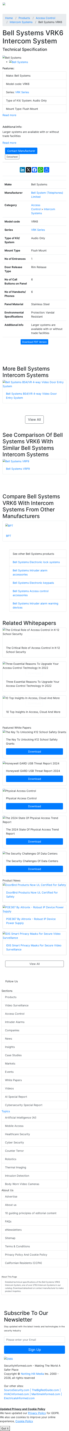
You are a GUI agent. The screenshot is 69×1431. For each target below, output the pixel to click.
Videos (9, 1088)
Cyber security (14, 1142)
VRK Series (22, 92)
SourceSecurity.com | (18, 1390)
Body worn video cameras (22, 1184)
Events (9, 1071)
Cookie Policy (24, 1421)
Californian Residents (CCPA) (23, 1263)
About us (10, 1204)
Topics (6, 1111)
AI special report (16, 1096)
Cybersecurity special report (23, 1105)
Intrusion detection (17, 1175)
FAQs (8, 1221)
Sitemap (10, 1238)
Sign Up (34, 1350)
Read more (9, 115)
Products (10, 997)
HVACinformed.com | (17, 1394)
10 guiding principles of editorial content (30, 1213)
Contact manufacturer (21, 151)
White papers (13, 1080)
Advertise (11, 1196)
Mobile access (14, 1126)
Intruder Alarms (14, 1022)
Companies (12, 1030)
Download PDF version (34, 341)
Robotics (10, 1159)
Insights (10, 1047)
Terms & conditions (17, 1246)
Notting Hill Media (32, 1373)
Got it (5, 1428)
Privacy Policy (37, 1413)
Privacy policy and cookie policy (26, 1254)
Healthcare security (17, 1134)
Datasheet (12, 156)
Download (34, 639)
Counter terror (14, 1150)
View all (34, 420)
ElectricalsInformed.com (19, 1398)
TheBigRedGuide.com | (46, 1390)
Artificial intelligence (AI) (20, 1117)
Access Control (14, 1013)
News (8, 1038)
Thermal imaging (15, 1167)
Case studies (13, 1055)
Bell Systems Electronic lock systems (36, 562)
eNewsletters (13, 1229)
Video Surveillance (16, 1005)
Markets (10, 1063)
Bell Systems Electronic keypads (33, 582)
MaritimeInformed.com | (46, 1394)
